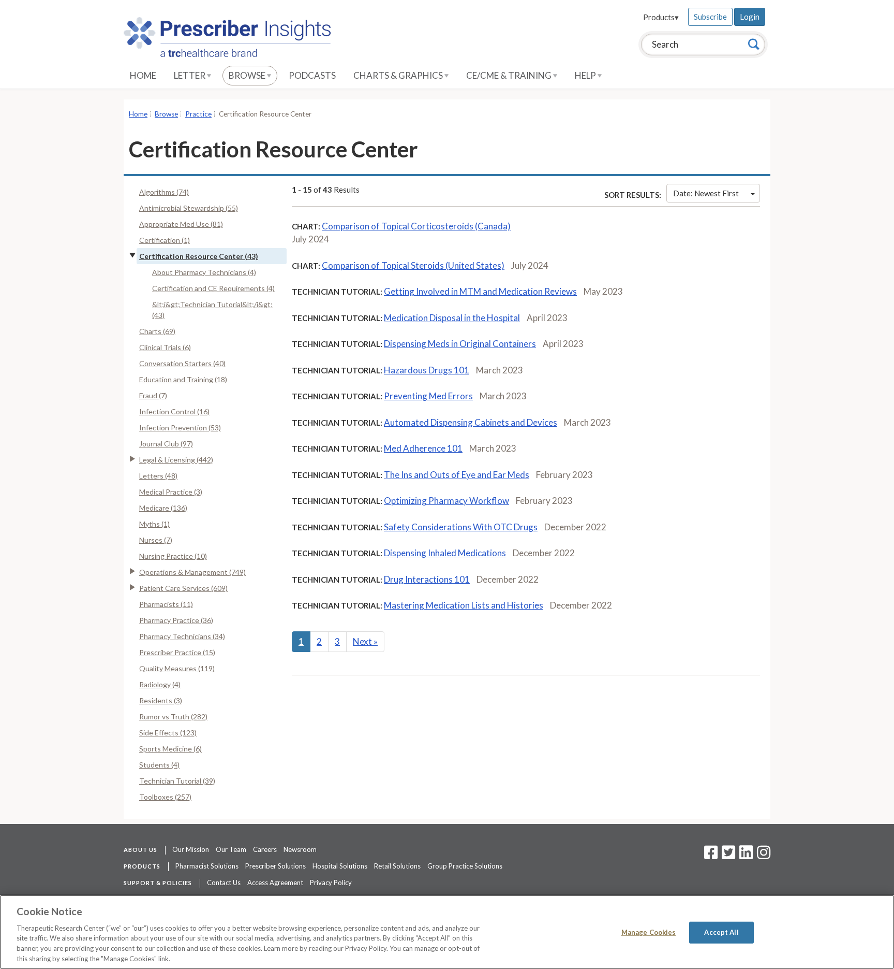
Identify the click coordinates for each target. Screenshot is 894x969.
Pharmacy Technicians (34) (182, 636)
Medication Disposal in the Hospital (452, 317)
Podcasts (312, 75)
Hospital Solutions (339, 866)
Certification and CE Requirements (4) (213, 288)
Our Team (231, 849)
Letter (190, 75)
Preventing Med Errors (428, 396)
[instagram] (763, 855)
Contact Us (224, 882)
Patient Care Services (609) (183, 588)
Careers (265, 849)
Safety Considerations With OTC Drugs (461, 527)
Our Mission (190, 849)
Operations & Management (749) (192, 572)
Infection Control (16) (174, 411)
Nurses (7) (155, 540)
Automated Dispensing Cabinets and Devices (470, 422)
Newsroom (300, 849)
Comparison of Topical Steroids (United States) (413, 265)
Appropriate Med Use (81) (181, 224)
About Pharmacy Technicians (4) (204, 272)
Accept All (721, 932)
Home (143, 75)
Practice (198, 114)
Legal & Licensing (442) (176, 459)
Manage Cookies (648, 932)
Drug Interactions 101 (427, 579)
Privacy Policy (331, 882)
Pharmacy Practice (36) (176, 620)
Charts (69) (157, 331)
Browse (248, 75)
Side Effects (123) (168, 732)
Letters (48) (158, 475)
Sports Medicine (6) (170, 748)
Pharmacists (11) (166, 604)
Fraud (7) (153, 395)
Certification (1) (164, 240)
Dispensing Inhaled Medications (445, 552)
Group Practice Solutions (464, 866)
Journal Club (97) (166, 443)
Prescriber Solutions (275, 866)
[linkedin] (746, 855)
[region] (447, 932)
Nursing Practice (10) (173, 556)
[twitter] (727, 855)
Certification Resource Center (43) (198, 256)
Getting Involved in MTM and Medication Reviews (480, 291)
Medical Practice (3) (170, 491)
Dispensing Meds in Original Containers (460, 343)
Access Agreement (275, 882)
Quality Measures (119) (177, 668)
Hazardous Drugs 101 (426, 370)
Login (749, 16)
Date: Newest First (706, 193)
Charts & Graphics (398, 75)
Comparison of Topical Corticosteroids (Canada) (416, 226)
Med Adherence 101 (423, 448)
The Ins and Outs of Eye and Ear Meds (456, 474)
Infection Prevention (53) (180, 427)
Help (586, 75)
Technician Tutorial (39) (177, 780)
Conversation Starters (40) (182, 363)
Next (365, 641)
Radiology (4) (160, 684)
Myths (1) (154, 523)
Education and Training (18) (183, 379)
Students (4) (159, 764)
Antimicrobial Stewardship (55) (188, 208)
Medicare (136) (163, 507)
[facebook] (711, 855)
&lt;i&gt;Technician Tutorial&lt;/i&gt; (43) (212, 310)
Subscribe (710, 16)
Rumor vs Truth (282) (173, 716)
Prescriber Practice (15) (177, 652)
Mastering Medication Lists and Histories (463, 605)
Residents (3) (160, 700)
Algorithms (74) (164, 191)
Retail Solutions (397, 866)
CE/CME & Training (509, 75)
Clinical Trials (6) (165, 347)
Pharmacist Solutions (207, 866)
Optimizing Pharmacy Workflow (446, 500)
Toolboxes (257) (165, 796)
